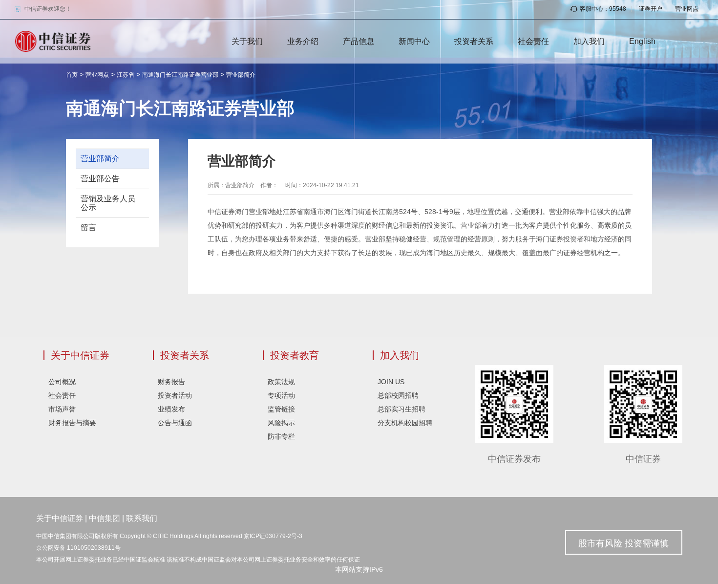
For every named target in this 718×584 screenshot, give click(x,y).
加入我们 (589, 41)
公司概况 (62, 382)
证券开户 (650, 8)
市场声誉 (62, 409)
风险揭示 (281, 423)
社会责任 (533, 41)
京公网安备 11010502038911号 (78, 547)
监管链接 (281, 409)
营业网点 (686, 8)
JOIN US (391, 382)
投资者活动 (175, 395)
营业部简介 (240, 74)
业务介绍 (302, 41)
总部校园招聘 (398, 395)
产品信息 (358, 41)
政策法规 (281, 382)
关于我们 (247, 41)
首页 (72, 74)
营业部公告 (100, 178)
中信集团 (104, 518)
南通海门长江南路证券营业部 (180, 74)
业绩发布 (171, 409)
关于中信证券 (80, 355)
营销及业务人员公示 (108, 203)
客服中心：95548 (603, 8)
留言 (88, 227)
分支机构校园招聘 (405, 423)
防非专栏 (281, 436)
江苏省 (125, 74)
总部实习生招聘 (401, 409)
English (642, 41)
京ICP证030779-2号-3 (273, 536)
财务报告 (171, 382)
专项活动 (281, 395)
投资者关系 (473, 41)
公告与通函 (175, 423)
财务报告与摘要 (72, 423)
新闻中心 (414, 41)
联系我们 (141, 518)
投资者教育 (294, 355)
